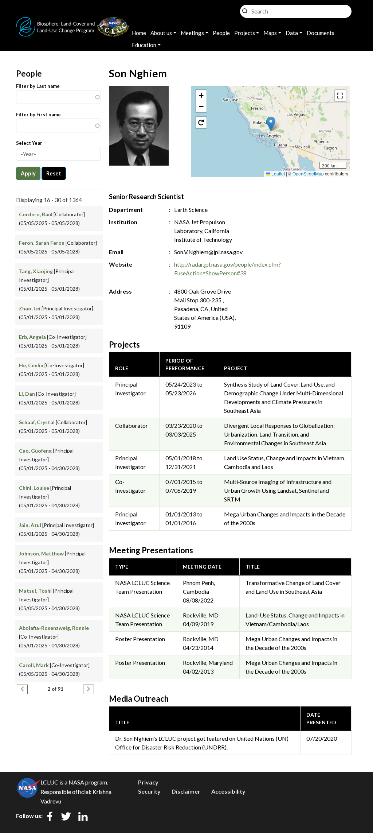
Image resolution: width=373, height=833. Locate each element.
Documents (320, 33)
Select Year (29, 143)
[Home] (73, 21)
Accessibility (228, 791)
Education (144, 45)
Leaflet (277, 173)
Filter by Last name (38, 86)
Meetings (192, 33)
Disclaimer (186, 791)
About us (161, 33)
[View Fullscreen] (340, 95)
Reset (53, 173)
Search (245, 9)
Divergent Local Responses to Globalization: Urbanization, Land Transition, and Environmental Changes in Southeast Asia (279, 434)
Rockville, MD (201, 615)
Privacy (148, 782)
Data (292, 33)
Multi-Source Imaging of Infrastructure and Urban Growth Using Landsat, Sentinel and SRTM (277, 490)
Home (139, 33)
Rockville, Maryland (208, 662)
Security (149, 791)
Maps (270, 33)
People (221, 33)
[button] (270, 123)
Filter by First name (38, 114)
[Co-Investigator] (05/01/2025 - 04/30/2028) (54, 636)
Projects (244, 33)
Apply (28, 173)
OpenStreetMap (308, 173)
